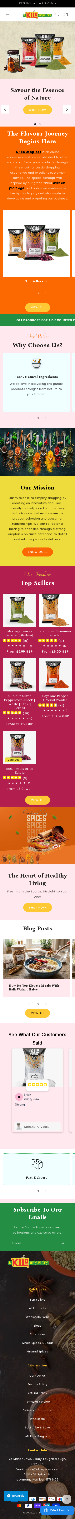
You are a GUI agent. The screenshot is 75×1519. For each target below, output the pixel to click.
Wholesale (37, 1419)
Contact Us (37, 1376)
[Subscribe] (63, 1243)
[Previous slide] (5, 109)
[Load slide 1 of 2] (35, 124)
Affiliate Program (37, 1436)
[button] (7, 14)
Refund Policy (37, 1393)
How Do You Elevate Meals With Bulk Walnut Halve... (34, 987)
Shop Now (37, 110)
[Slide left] (29, 293)
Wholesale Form (37, 1317)
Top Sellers (34, 281)
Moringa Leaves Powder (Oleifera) (19, 633)
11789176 (52, 1479)
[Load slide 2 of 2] (40, 124)
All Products (37, 1308)
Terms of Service (37, 1402)
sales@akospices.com (42, 1469)
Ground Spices (37, 1351)
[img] (12, 641)
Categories (38, 1334)
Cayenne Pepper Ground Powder (55, 698)
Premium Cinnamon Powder (55, 633)
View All (37, 307)
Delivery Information (37, 1410)
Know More (37, 552)
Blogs (37, 1326)
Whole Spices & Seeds (37, 1343)
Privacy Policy (37, 1384)
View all (37, 800)
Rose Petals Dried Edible (19, 771)
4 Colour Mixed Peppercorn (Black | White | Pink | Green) (19, 702)
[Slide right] (46, 293)
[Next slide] (67, 109)
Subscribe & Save (37, 1427)
